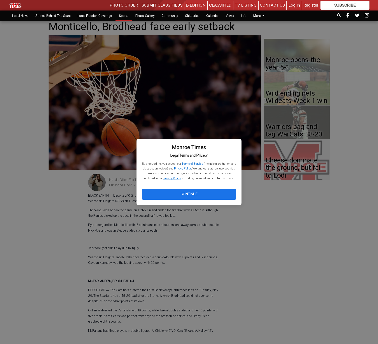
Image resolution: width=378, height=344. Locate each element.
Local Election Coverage (95, 15)
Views (230, 15)
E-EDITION (196, 5)
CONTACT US (272, 5)
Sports (123, 15)
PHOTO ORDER (124, 5)
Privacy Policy (182, 169)
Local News (20, 15)
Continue (189, 194)
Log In (294, 5)
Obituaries (192, 15)
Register (310, 5)
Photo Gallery (145, 15)
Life (243, 15)
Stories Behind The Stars (53, 15)
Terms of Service (192, 164)
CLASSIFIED (220, 5)
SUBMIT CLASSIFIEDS (162, 5)
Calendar (212, 15)
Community (170, 15)
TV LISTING (246, 5)
